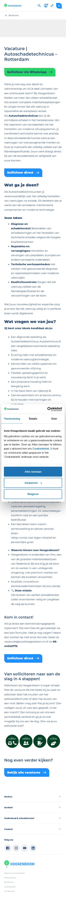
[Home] (12, 6)
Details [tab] (33, 418)
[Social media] (7, 848)
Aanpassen (31, 482)
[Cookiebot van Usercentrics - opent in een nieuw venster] (47, 409)
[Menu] (59, 6)
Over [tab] (54, 418)
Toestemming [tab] (12, 418)
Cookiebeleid (41, 448)
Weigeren (33, 493)
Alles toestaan (33, 471)
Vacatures (13, 15)
